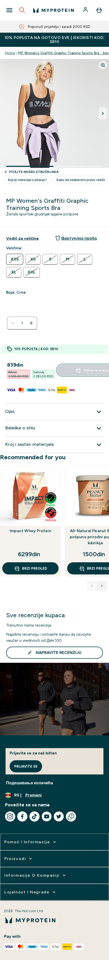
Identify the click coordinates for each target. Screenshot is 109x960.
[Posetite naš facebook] (22, 816)
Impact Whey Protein (30, 531)
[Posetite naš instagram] (10, 816)
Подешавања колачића (29, 783)
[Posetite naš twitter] (59, 816)
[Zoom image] (103, 65)
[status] (22, 323)
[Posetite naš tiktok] (34, 816)
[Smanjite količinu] (13, 323)
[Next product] (102, 586)
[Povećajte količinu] (31, 323)
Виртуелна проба (79, 238)
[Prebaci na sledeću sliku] (103, 113)
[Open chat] (71, 816)
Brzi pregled (34, 568)
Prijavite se (26, 766)
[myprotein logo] (53, 10)
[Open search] (22, 10)
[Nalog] (85, 10)
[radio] (14, 259)
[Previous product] (92, 586)
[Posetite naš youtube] (47, 816)
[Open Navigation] (9, 10)
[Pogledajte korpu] (99, 10)
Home (10, 53)
